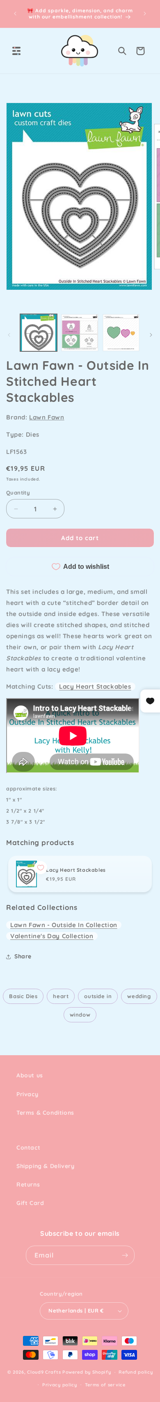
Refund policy (136, 1372)
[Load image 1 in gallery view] (38, 332)
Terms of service (105, 1385)
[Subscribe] (125, 1255)
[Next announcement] (145, 14)
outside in (98, 996)
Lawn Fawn (46, 417)
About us (29, 1075)
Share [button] (23, 956)
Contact (28, 1147)
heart (61, 996)
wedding (139, 996)
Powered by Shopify (86, 1372)
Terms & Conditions (45, 1112)
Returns (28, 1184)
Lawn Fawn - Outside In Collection (63, 925)
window (80, 1014)
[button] (16, 51)
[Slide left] (9, 335)
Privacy (27, 1094)
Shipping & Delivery (45, 1166)
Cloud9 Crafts (44, 1372)
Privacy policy (59, 1385)
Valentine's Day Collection (52, 936)
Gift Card (30, 1203)
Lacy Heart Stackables (95, 686)
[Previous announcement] (15, 14)
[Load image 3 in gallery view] (121, 332)
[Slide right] (151, 335)
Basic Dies (23, 996)
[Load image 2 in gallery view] (79, 332)
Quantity (18, 492)
